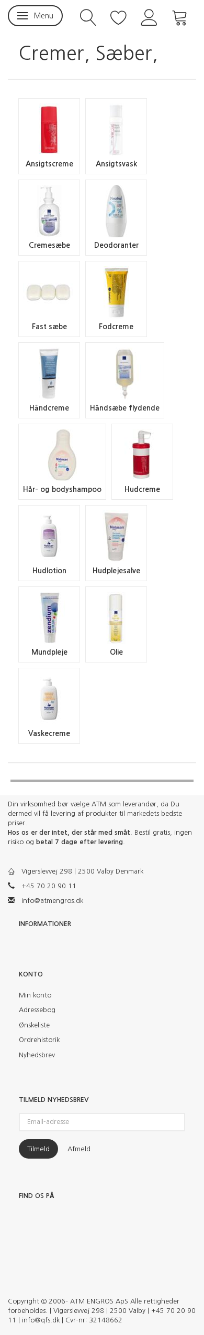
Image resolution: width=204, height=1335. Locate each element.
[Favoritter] (119, 16)
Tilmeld (38, 1148)
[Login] (149, 16)
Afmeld (78, 1148)
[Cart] (180, 16)
